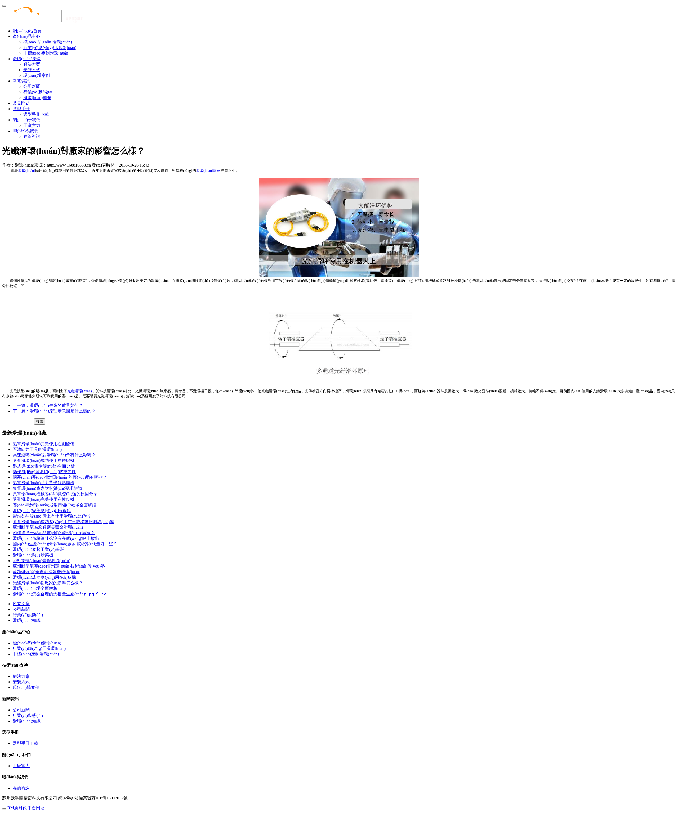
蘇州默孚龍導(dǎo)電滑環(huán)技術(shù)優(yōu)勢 (59, 566)
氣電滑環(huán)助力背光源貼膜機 (43, 482)
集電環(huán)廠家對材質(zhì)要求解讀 (47, 488)
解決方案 (31, 64)
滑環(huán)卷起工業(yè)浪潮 (38, 549)
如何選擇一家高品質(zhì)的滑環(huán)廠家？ (54, 533)
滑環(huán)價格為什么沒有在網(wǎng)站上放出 (56, 538)
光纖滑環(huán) (79, 391)
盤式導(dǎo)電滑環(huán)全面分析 (44, 466)
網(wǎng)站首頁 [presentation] (27, 31)
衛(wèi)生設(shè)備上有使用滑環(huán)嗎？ (52, 516)
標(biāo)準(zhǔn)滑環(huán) (47, 42)
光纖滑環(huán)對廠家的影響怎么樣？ (48, 583)
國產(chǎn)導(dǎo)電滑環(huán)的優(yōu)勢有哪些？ (60, 477)
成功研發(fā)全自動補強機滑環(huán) (46, 571)
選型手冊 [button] (21, 108)
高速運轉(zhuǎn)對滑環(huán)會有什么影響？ (54, 455)
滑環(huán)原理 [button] (27, 58)
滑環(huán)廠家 (208, 171)
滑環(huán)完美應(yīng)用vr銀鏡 (42, 510)
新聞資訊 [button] (21, 81)
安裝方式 (31, 70)
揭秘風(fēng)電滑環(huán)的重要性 (44, 471)
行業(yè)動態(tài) (38, 92)
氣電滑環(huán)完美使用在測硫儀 (43, 444)
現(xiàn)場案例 (36, 75)
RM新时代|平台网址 (25, 808)
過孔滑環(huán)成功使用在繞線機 (43, 460)
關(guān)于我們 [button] (27, 120)
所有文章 (21, 603)
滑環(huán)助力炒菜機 (33, 555)
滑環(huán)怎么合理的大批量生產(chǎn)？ (59, 594)
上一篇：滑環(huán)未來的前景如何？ (48, 405)
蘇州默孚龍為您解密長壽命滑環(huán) (48, 527)
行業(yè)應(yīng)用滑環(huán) (49, 47)
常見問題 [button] (21, 103)
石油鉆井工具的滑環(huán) (37, 449)
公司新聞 (31, 86)
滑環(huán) (26, 171)
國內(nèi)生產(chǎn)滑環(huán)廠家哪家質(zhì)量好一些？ (65, 544)
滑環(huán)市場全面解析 (35, 588)
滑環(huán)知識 (37, 97)
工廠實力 (31, 125)
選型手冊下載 (36, 114)
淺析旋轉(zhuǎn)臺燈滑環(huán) (41, 560)
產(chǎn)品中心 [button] (26, 36)
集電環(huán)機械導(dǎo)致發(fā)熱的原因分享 (55, 494)
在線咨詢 (31, 136)
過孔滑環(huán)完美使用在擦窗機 (43, 499)
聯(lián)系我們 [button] (25, 131)
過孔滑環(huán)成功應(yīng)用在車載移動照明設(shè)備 (63, 521)
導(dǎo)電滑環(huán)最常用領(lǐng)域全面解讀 (54, 505)
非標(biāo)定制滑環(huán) (46, 53)
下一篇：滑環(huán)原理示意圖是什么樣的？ (54, 411)
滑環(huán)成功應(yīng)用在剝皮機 (44, 577)
